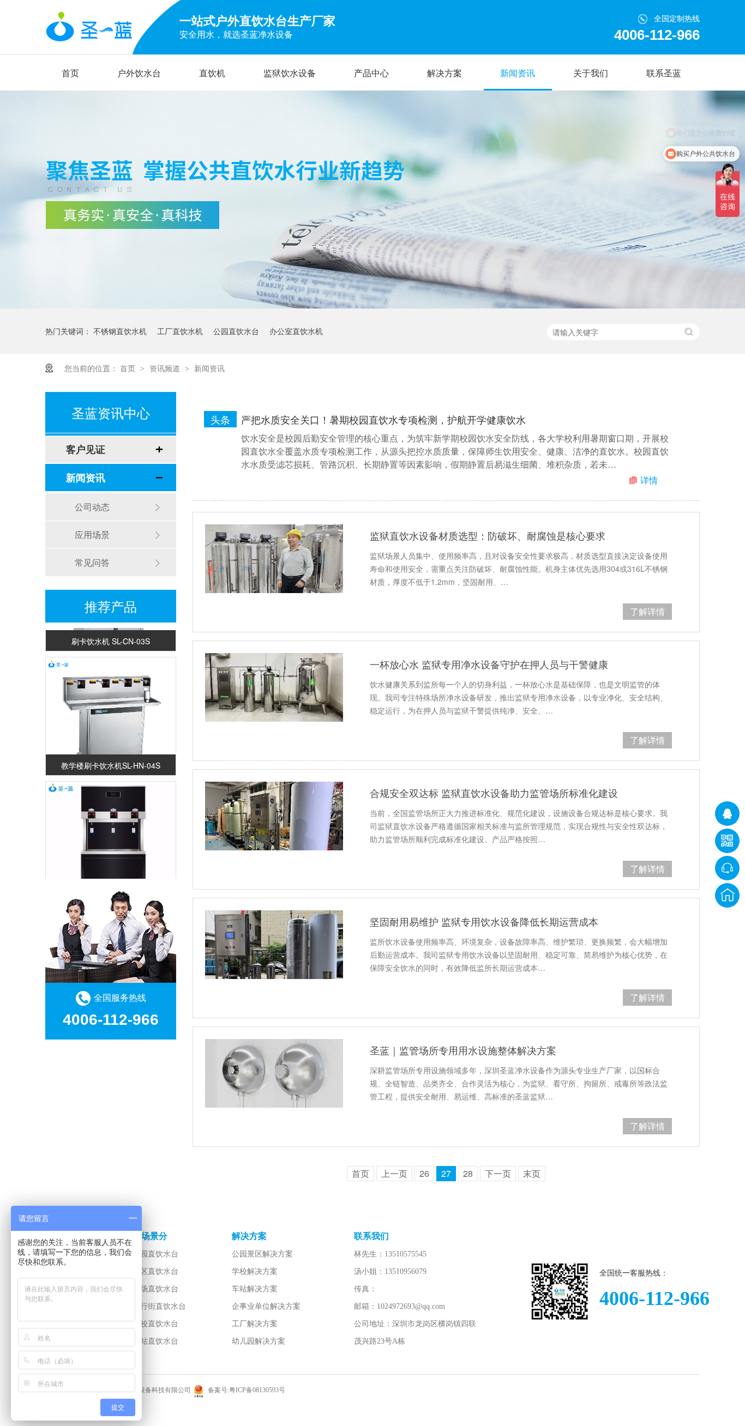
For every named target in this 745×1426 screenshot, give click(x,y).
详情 (649, 480)
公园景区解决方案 (262, 1254)
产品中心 (371, 73)
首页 (70, 73)
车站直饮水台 (155, 1341)
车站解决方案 (255, 1289)
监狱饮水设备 (289, 73)
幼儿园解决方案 (258, 1341)
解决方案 (444, 73)
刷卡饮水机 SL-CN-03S (110, 632)
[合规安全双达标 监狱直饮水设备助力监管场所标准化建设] (274, 816)
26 (424, 1173)
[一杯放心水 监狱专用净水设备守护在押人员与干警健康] (274, 687)
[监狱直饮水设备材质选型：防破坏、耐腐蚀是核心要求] (274, 558)
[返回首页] (727, 895)
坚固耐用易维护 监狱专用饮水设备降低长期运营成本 (484, 921)
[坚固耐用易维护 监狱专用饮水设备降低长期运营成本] (274, 944)
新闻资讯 (517, 73)
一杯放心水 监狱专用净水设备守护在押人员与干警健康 (489, 664)
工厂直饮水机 (180, 330)
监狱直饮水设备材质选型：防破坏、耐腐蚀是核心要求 (487, 535)
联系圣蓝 (663, 73)
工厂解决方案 (255, 1324)
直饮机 (212, 73)
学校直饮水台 (155, 1324)
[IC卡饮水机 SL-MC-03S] (111, 838)
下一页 (498, 1173)
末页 (531, 1173)
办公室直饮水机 (296, 330)
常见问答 (92, 562)
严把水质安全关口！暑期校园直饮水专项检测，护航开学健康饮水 (383, 419)
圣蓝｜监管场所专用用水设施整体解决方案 (463, 1050)
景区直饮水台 (155, 1271)
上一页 (394, 1173)
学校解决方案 (255, 1271)
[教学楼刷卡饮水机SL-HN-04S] (111, 714)
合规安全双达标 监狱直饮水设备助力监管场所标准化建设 (494, 792)
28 (468, 1173)
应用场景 (92, 534)
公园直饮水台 (236, 330)
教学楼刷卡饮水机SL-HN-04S (110, 757)
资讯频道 (165, 367)
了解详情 (647, 611)
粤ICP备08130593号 (257, 1390)
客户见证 (85, 449)
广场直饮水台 (155, 1289)
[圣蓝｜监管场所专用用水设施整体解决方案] (274, 1073)
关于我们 (590, 73)
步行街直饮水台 (159, 1306)
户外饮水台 (139, 73)
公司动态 (92, 506)
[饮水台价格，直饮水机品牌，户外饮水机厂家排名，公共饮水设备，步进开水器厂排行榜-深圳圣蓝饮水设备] (89, 27)
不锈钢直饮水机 (120, 330)
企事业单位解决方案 (266, 1306)
